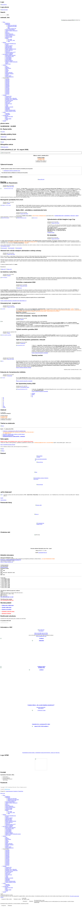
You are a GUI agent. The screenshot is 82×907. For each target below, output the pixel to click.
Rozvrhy (7, 44)
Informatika (7, 109)
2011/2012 (7, 93)
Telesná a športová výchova (10, 111)
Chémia (6, 105)
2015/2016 (7, 89)
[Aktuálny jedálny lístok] (3, 136)
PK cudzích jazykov (9, 100)
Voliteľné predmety (9, 45)
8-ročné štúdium (8, 59)
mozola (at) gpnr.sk (4, 567)
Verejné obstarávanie (9, 33)
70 (3, 398)
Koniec (4, 407)
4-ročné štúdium (8, 57)
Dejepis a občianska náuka (10, 110)
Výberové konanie (8, 36)
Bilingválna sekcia (8, 47)
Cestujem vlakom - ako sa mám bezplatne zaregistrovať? (41, 705)
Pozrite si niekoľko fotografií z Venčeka (23, 367)
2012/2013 (7, 92)
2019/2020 (7, 85)
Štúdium (4, 42)
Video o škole (8, 63)
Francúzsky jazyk (8, 103)
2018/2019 (7, 86)
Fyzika (6, 104)
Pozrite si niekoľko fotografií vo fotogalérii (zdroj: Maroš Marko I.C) (13, 300)
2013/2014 (7, 91)
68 (32, 396)
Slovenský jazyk (8, 96)
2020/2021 (7, 84)
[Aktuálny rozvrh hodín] (2, 141)
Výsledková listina (50, 232)
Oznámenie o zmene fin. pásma (8, 611)
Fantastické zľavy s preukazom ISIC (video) (41, 724)
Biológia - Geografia (9, 106)
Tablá (9, 41)
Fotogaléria (7, 113)
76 (3, 405)
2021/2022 (7, 83)
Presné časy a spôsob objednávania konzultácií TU (10, 559)
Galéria (4, 112)
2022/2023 (7, 82)
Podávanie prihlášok (9, 60)
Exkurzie (7, 70)
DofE (6, 66)
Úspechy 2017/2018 (24, 213)
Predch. (33, 394)
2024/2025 (7, 80)
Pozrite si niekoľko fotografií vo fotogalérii (40, 352)
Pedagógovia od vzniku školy (13, 799)
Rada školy (7, 32)
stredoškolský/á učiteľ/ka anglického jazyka (12, 170)
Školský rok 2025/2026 (12, 25)
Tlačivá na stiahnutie (9, 53)
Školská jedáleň (8, 118)
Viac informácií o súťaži (5, 246)
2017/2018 (7, 88)
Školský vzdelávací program (10, 48)
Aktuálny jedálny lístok (6, 607)
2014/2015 (7, 90)
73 (3, 401)
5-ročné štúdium (8, 58)
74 (3, 403)
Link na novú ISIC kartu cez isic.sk (41, 634)
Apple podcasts (3, 499)
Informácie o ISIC (8, 37)
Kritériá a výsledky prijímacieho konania (13, 833)
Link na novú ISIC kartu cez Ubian (41, 633)
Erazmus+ (7, 67)
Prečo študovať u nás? (9, 56)
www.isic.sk (41, 630)
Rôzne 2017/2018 (10, 186)
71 (3, 399)
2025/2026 (7, 78)
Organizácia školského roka (10, 43)
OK (7, 14)
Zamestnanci (7, 24)
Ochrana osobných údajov (10, 34)
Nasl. (4, 406)
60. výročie (10, 39)
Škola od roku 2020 (9, 116)
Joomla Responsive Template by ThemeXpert (14, 791)
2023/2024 (7, 81)
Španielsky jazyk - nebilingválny (11, 99)
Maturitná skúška (8, 46)
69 (3, 397)
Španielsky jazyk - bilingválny (11, 98)
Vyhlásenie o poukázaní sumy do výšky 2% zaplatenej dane (14, 431)
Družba (6, 71)
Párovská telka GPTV (9, 76)
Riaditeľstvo (7, 23)
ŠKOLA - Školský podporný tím (6, 561)
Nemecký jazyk (8, 101)
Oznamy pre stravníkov (6, 609)
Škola (4, 22)
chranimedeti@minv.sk (42, 552)
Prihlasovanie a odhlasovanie (8, 605)
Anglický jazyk (8, 97)
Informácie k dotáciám (6, 613)
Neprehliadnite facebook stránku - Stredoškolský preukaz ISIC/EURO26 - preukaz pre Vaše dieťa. (41, 752)
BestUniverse (7, 789)
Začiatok (33, 393)
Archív (6, 119)
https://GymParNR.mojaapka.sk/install (7, 444)
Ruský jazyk (7, 102)
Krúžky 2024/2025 (8, 72)
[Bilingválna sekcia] (4, 146)
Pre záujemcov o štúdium (7, 54)
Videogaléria (7, 114)
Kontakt (4, 120)
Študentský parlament (9, 73)
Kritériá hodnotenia (9, 49)
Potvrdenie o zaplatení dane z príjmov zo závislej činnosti (14, 434)
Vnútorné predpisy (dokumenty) (11, 30)
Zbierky (6, 69)
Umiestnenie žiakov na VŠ (10, 52)
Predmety (4, 95)
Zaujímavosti (22, 343)
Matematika (7, 107)
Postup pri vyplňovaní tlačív (8, 435)
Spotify (1, 497)
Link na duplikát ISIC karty (41, 636)
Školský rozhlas (8, 75)
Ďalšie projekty (8, 68)
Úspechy (22, 319)
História (6, 38)
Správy (6, 31)
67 (32, 395)
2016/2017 (7, 87)
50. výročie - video (11, 40)
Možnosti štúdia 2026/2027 (10, 55)
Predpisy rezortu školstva (10, 29)
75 (3, 404)
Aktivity (4, 65)
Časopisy (7, 74)
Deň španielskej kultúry (24, 387)
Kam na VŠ (7, 51)
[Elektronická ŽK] (2, 131)
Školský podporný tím (12, 28)
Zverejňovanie (5, 115)
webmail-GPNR (70, 20)
